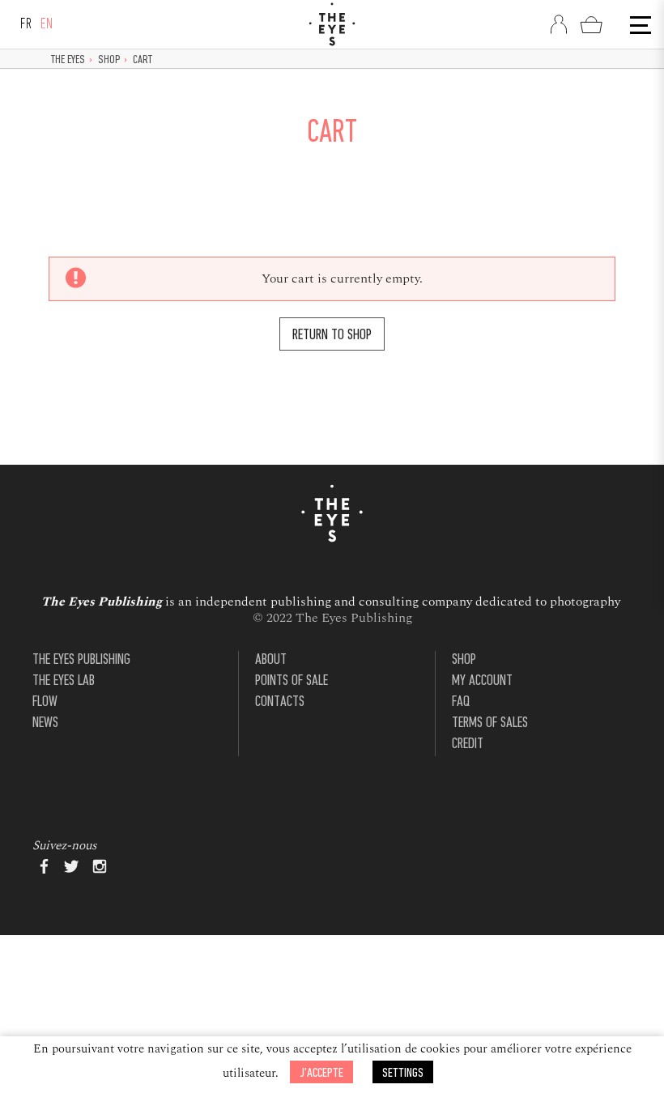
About (271, 660)
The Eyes (68, 60)
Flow (44, 702)
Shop (109, 60)
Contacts (279, 702)
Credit (467, 744)
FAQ (461, 702)
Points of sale (291, 681)
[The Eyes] (332, 24)
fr (26, 24)
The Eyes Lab (63, 681)
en (46, 24)
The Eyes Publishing (81, 660)
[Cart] (591, 24)
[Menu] (639, 25)
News (45, 723)
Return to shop (332, 335)
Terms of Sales (490, 723)
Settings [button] (403, 1073)
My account (482, 681)
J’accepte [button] (321, 1073)
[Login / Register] (559, 24)
